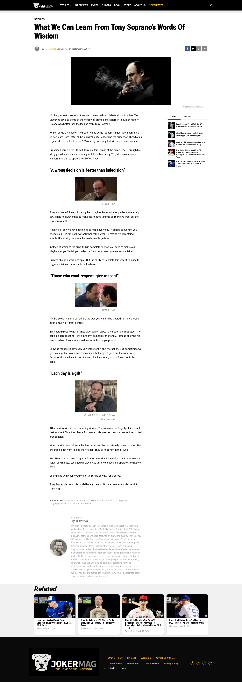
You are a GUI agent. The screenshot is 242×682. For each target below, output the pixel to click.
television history (129, 119)
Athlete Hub (133, 663)
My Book (131, 658)
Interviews (81, 5)
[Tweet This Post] (193, 48)
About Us (140, 5)
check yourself (100, 357)
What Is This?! (115, 658)
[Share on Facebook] (187, 48)
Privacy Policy (170, 663)
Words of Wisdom (82, 503)
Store (127, 5)
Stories (64, 5)
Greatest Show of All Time (77, 501)
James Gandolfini (105, 501)
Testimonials (115, 663)
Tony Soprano (57, 484)
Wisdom (68, 503)
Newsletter (156, 5)
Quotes (106, 5)
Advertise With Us (165, 658)
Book (117, 5)
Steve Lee (173, 626)
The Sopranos (121, 501)
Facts (94, 5)
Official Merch (151, 663)
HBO (93, 501)
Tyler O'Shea (50, 49)
